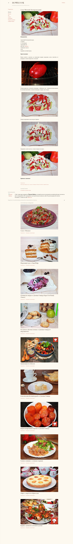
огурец (9, 16)
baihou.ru (30, 197)
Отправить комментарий (26, 190)
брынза (9, 13)
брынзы (26, 46)
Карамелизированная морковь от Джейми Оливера (35, 428)
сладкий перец (11, 21)
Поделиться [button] (10, 9)
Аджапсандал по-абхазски (28, 364)
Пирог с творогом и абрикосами (30, 493)
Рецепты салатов (11, 19)
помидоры (10, 18)
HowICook (18, 2)
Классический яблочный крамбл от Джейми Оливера (35, 396)
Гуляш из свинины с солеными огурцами (32, 461)
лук (8, 15)
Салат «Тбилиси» (26, 231)
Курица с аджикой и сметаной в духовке (31, 525)
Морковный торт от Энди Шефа (29, 263)
